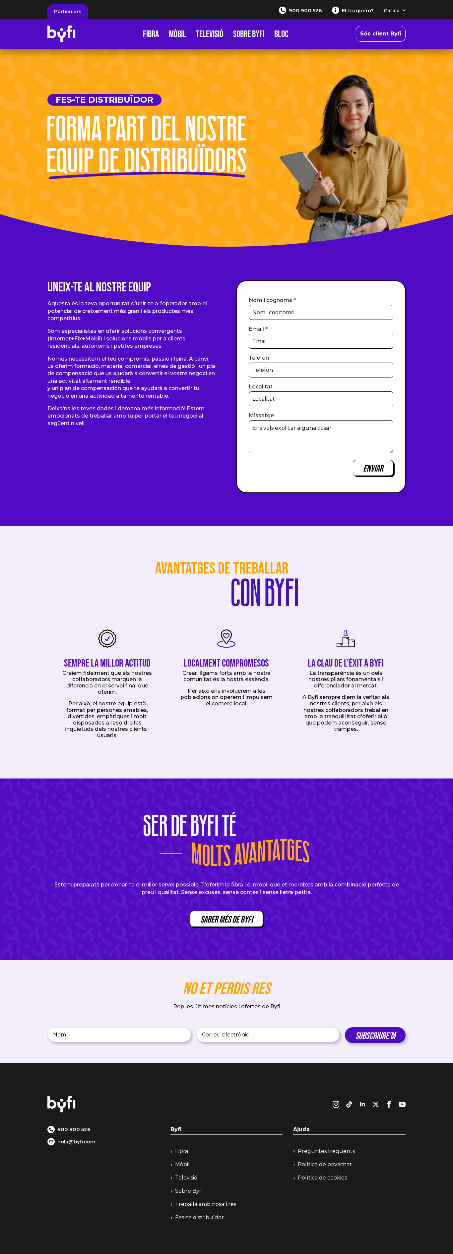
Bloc (281, 33)
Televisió (209, 33)
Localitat (261, 386)
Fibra (151, 33)
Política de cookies (322, 1178)
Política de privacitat (325, 1164)
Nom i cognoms (272, 300)
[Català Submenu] (403, 10)
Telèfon (259, 358)
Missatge (261, 415)
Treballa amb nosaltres (205, 1204)
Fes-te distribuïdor (199, 1217)
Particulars (67, 11)
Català (392, 10)
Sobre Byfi (248, 33)
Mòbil (177, 33)
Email (258, 329)
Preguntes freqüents (326, 1151)
